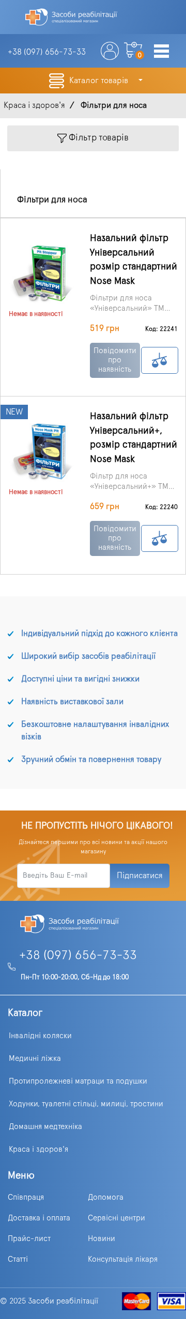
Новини (101, 1239)
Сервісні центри (116, 1218)
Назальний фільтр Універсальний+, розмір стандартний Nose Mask (133, 437)
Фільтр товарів (98, 138)
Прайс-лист (29, 1239)
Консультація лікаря (123, 1259)
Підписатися (140, 875)
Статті (18, 1259)
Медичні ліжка (35, 1058)
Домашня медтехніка (45, 1127)
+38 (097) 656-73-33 (78, 955)
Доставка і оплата (39, 1218)
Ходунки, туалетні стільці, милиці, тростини (86, 1104)
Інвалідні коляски (40, 1036)
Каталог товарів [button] (99, 80)
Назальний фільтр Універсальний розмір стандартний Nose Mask (133, 259)
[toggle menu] (161, 52)
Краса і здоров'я (38, 1149)
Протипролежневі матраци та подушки (78, 1081)
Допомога (105, 1197)
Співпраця (26, 1197)
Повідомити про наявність (115, 360)
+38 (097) (47, 52)
